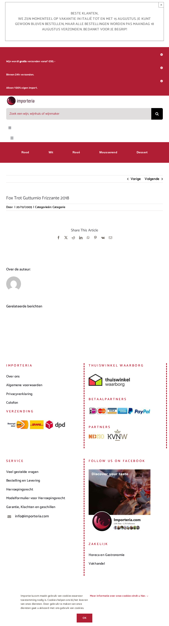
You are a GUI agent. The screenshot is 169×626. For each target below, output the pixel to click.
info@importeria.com (32, 516)
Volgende (152, 179)
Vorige (136, 179)
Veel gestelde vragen (22, 472)
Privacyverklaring (19, 394)
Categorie (59, 207)
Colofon (12, 403)
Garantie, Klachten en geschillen (30, 507)
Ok (84, 618)
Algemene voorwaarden (24, 385)
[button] (9, 330)
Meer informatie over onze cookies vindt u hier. (118, 596)
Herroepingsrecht (19, 489)
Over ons (13, 376)
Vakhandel (97, 563)
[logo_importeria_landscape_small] (21, 98)
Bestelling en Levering (23, 480)
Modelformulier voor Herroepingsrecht (35, 498)
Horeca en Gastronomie (106, 555)
